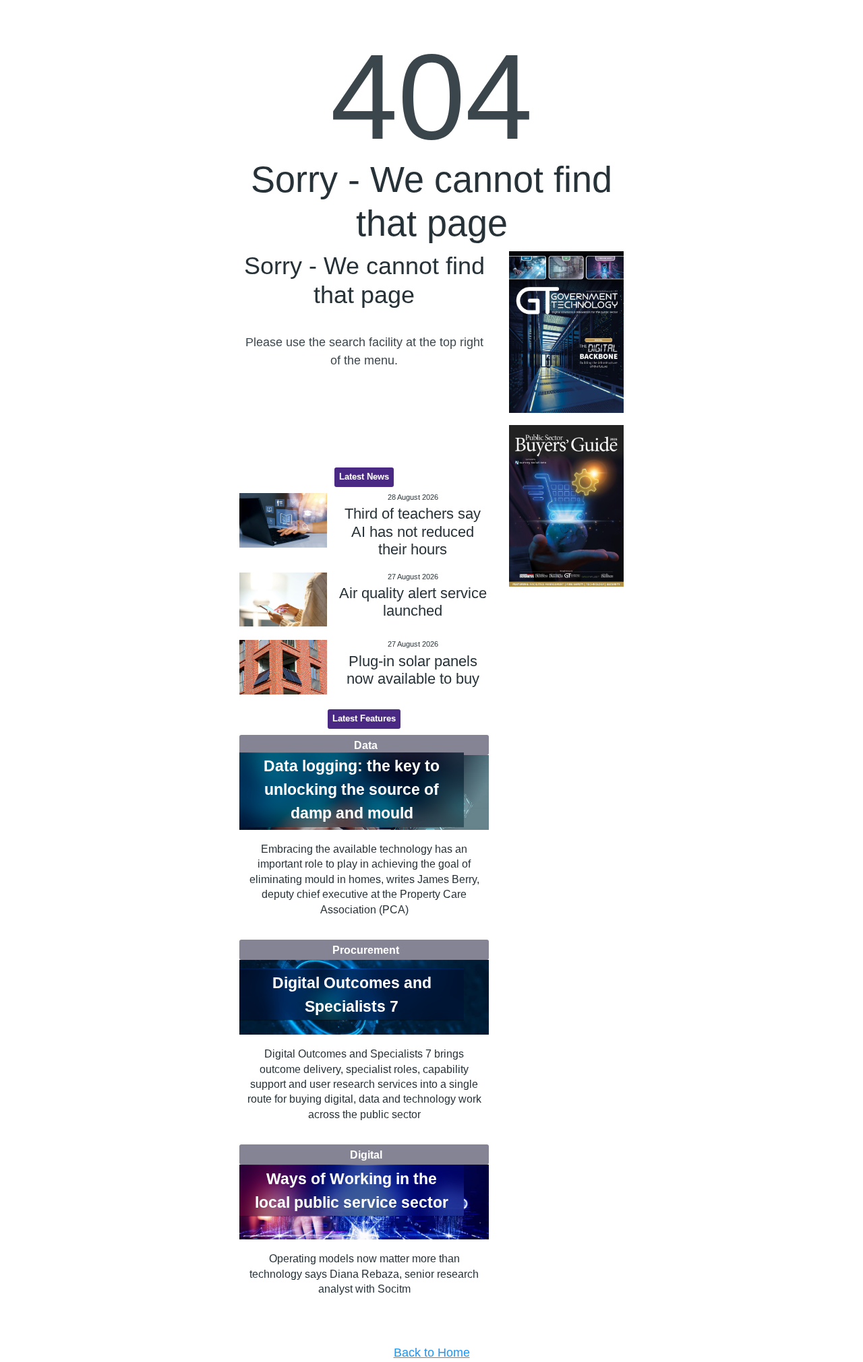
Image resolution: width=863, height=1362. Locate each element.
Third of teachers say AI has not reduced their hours (413, 531)
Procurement (365, 950)
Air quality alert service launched (413, 602)
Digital (366, 1154)
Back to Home (432, 1352)
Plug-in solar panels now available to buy (413, 670)
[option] (566, 332)
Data (366, 745)
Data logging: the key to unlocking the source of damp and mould (352, 789)
